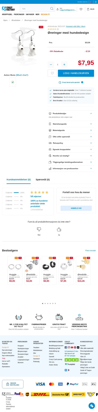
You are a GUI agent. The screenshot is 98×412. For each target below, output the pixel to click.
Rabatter (5, 364)
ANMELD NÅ (76, 208)
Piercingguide (85, 354)
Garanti (51, 356)
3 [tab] (47, 303)
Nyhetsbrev (6, 367)
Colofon (8, 398)
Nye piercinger (7, 350)
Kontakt (82, 346)
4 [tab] (50, 303)
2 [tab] (45, 303)
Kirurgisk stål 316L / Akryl (75, 26)
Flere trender (90, 250)
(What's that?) (22, 75)
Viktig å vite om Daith (87, 367)
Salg (3, 358)
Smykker (30, 14)
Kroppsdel (7, 14)
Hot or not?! (6, 361)
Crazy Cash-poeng (55, 359)
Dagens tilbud (7, 353)
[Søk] (52, 9)
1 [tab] (42, 303)
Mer (37, 14)
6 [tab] (55, 303)
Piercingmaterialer (86, 351)
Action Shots (53, 365)
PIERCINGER (19, 14)
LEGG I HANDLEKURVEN (76, 73)
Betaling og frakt (54, 348)
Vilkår (8, 393)
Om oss (51, 362)
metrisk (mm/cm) (82, 2)
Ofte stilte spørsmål (86, 348)
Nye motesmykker (8, 355)
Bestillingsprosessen (56, 346)
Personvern (10, 395)
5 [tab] (53, 303)
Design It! (45, 14)
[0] (81, 9)
